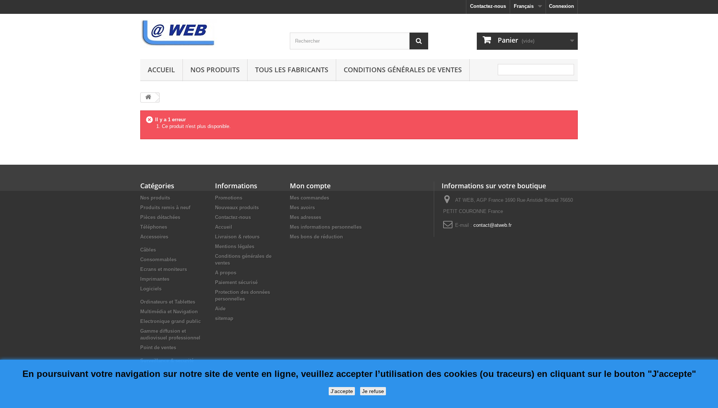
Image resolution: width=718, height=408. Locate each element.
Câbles (148, 250)
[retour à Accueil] (148, 97)
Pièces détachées (160, 217)
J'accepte (342, 391)
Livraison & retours (237, 237)
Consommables (158, 259)
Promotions (228, 198)
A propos (225, 272)
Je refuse (373, 391)
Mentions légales (234, 246)
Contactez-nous (488, 6)
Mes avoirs (302, 207)
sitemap (224, 318)
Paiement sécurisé (236, 282)
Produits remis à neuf (165, 207)
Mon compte (310, 185)
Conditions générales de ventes (403, 69)
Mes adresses (305, 217)
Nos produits (215, 69)
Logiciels (151, 289)
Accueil (161, 69)
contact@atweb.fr (492, 225)
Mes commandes (309, 198)
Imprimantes (154, 279)
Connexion (561, 6)
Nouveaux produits (237, 207)
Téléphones (153, 227)
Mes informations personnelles (326, 227)
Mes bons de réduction (316, 237)
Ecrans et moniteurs (163, 269)
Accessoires (154, 237)
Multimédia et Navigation (169, 311)
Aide (220, 308)
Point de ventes (158, 347)
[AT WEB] (209, 33)
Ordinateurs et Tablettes (167, 302)
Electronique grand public (170, 321)
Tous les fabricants (291, 69)
